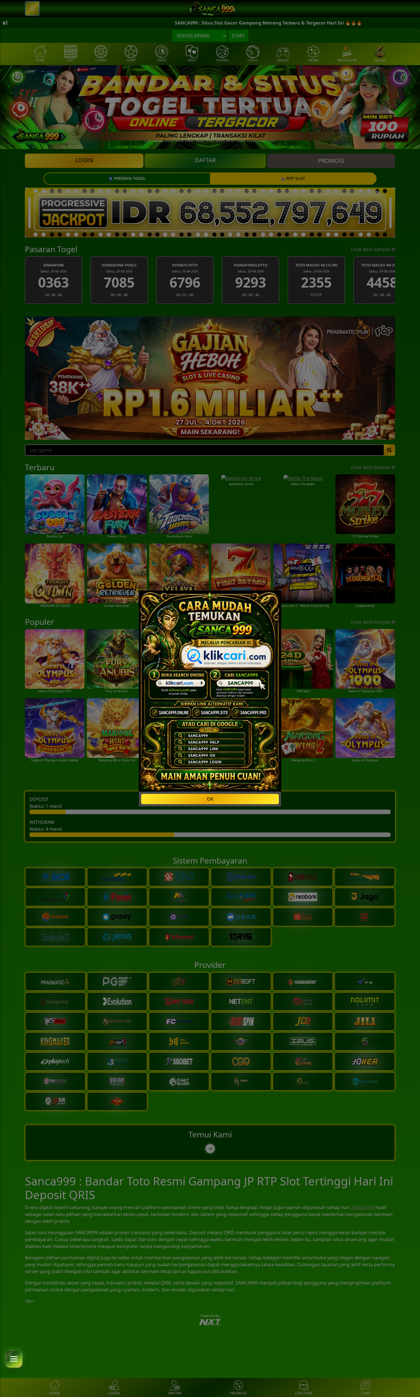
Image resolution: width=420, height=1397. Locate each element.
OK (210, 799)
